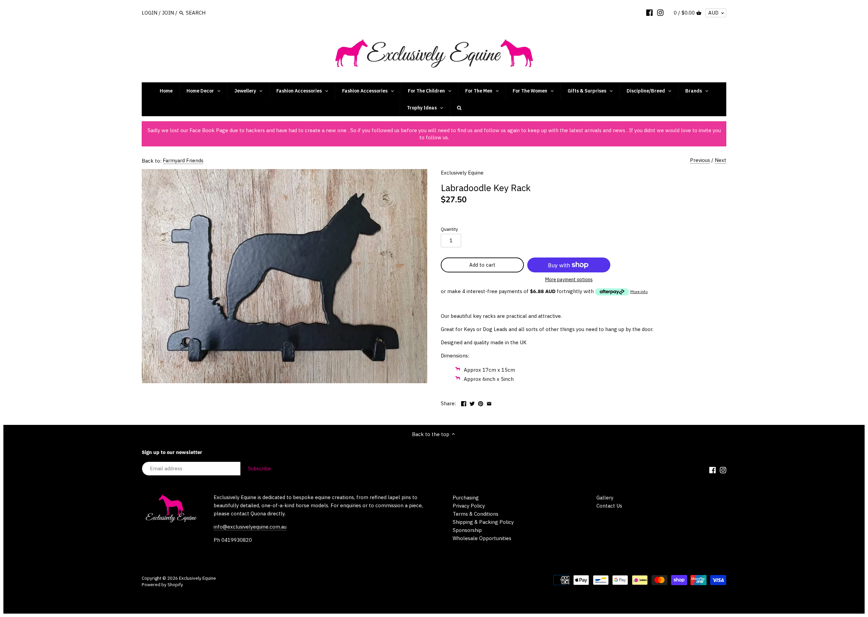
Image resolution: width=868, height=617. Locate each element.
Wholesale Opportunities (482, 538)
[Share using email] (489, 402)
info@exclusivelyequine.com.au (250, 526)
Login (149, 12)
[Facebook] (649, 12)
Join (168, 12)
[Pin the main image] (480, 402)
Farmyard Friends (183, 160)
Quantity (449, 229)
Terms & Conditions (475, 514)
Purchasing (466, 497)
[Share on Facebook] (463, 402)
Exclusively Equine (462, 172)
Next (720, 160)
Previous (700, 160)
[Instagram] (660, 12)
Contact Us (609, 505)
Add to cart (482, 265)
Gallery (604, 497)
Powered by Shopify (162, 584)
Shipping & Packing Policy (483, 522)
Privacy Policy (469, 505)
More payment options (569, 279)
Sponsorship (467, 530)
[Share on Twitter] (472, 402)
